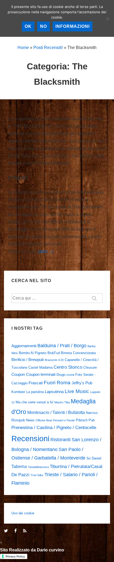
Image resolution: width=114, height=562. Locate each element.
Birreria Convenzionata (78, 353)
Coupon (18, 374)
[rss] (25, 531)
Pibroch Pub (85, 420)
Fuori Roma (57, 382)
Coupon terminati (40, 374)
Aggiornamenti (23, 346)
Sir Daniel (93, 458)
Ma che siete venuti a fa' (34, 402)
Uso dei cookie (22, 513)
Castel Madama (40, 367)
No (43, 26)
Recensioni (30, 438)
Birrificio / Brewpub (27, 360)
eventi (70, 374)
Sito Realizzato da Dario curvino (32, 550)
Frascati (36, 383)
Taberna (19, 466)
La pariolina (35, 392)
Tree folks (36, 475)
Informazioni (72, 26)
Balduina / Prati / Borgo (61, 345)
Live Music (77, 391)
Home (23, 47)
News (30, 420)
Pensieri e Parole (64, 420)
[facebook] (16, 531)
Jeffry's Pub (82, 383)
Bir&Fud (53, 353)
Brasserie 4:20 (54, 360)
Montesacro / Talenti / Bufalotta (56, 412)
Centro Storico (68, 367)
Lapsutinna (54, 392)
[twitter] (7, 531)
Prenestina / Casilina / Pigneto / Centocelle (53, 427)
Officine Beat (44, 420)
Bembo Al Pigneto (32, 353)
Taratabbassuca (38, 467)
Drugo (60, 375)
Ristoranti (60, 439)
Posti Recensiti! (48, 47)
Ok (28, 26)
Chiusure (90, 367)
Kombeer (18, 392)
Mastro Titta (62, 402)
